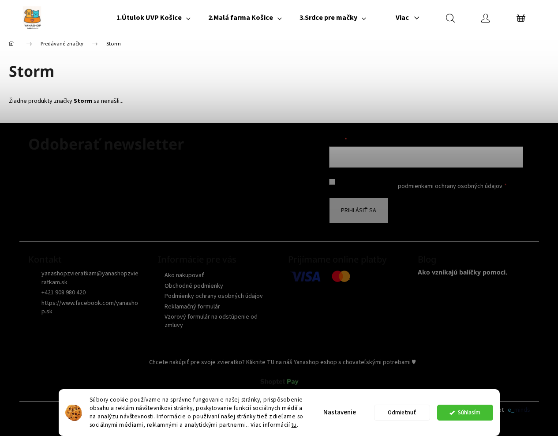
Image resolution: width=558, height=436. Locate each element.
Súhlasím (469, 412)
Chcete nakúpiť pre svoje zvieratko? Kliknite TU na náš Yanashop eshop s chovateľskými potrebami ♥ (282, 362)
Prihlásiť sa (358, 210)
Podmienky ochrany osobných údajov (214, 296)
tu (294, 425)
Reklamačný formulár (192, 306)
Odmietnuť (402, 412)
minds (522, 410)
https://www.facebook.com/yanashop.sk (89, 307)
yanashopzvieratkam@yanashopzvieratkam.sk (90, 277)
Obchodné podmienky (194, 286)
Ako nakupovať (184, 275)
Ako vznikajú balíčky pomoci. (462, 272)
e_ (511, 410)
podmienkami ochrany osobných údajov (450, 186)
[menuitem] (153, 17)
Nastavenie (339, 412)
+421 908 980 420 (63, 292)
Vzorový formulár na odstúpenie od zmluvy (211, 321)
